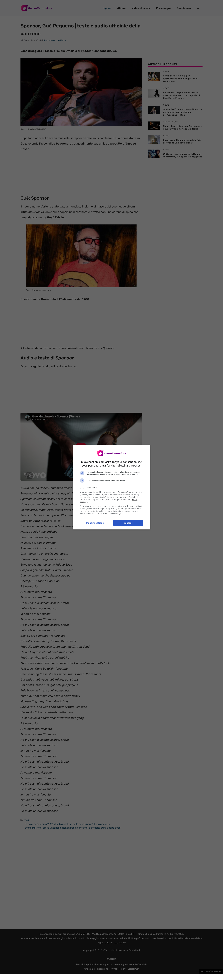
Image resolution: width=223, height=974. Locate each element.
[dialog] (111, 487)
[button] (111, 487)
